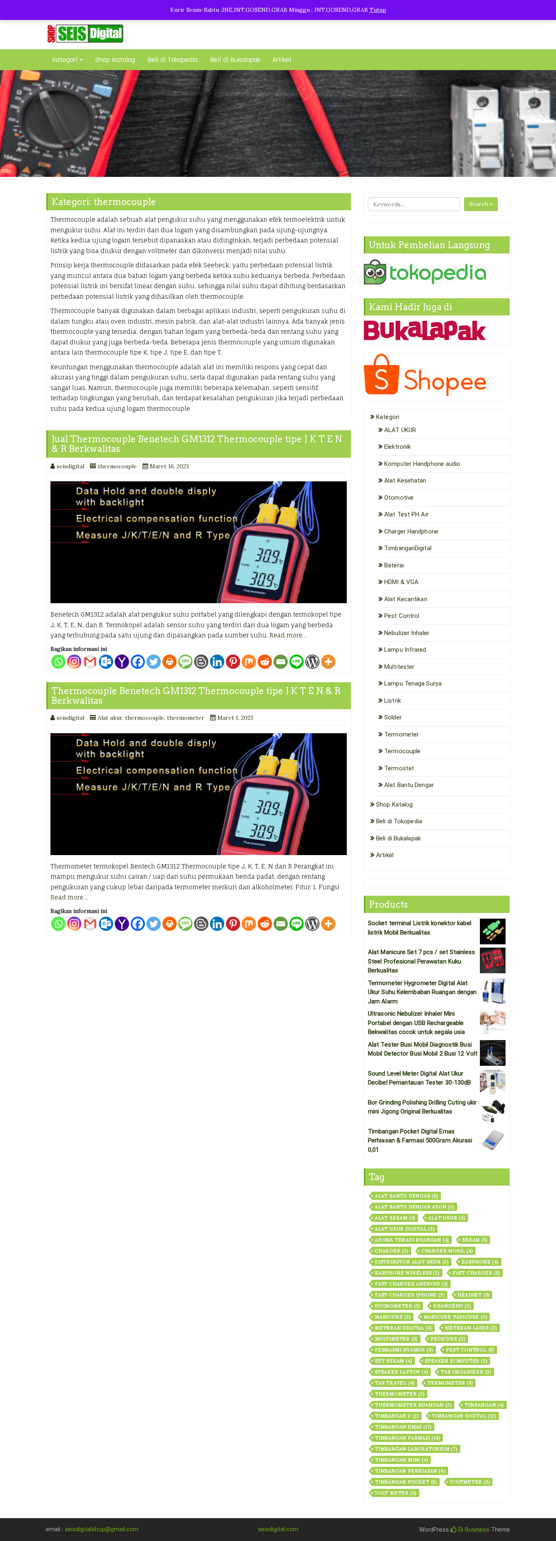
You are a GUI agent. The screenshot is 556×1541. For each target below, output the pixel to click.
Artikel (281, 59)
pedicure (448, 1339)
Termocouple (402, 751)
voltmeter (470, 1482)
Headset (473, 1295)
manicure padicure (455, 1317)
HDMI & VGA (401, 582)
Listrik (392, 700)
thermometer (185, 717)
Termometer (401, 734)
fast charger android (411, 1284)
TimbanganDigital (407, 548)
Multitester (399, 666)
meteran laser (471, 1328)
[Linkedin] (217, 662)
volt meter (395, 1493)
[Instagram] (74, 662)
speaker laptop (401, 1372)
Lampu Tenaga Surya (413, 683)
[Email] (281, 662)
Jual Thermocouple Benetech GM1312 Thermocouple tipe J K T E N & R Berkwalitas (196, 444)
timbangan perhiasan (410, 1471)
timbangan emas (403, 1427)
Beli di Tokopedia (172, 59)
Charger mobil (447, 1251)
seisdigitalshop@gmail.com (101, 1529)
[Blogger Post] (201, 662)
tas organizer (466, 1372)
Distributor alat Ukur (412, 1262)
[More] (328, 662)
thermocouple (117, 466)
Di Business (473, 1529)
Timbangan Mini (401, 1460)
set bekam (393, 1361)
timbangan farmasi (407, 1438)
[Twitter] (154, 662)
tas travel (394, 1383)
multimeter (396, 1339)
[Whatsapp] (58, 662)
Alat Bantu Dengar (409, 785)
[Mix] (249, 662)
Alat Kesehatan (405, 480)
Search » (481, 203)
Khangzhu (452, 1306)
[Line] (296, 662)
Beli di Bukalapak (235, 59)
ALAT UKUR (400, 430)
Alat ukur (110, 717)
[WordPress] (312, 662)
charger (391, 1251)
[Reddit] (265, 662)
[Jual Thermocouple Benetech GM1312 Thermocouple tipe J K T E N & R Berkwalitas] (198, 542)
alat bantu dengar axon (414, 1207)
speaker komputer (456, 1361)
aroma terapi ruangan (412, 1240)
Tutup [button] (378, 9)
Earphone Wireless (407, 1273)
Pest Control (401, 615)
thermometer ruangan (413, 1405)
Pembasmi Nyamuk (404, 1350)
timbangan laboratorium (416, 1449)
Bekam (474, 1240)
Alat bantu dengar (406, 1196)
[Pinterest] (233, 662)
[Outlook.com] (106, 662)
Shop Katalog (115, 59)
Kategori (64, 59)
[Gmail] (90, 662)
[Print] (169, 662)
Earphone (480, 1262)
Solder (393, 717)
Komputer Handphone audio (422, 463)
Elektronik (397, 446)
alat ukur (446, 1218)
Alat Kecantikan (405, 599)
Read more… (288, 635)
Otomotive (399, 497)
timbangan (483, 1405)
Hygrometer (397, 1306)
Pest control (470, 1350)
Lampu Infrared (405, 649)
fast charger (476, 1273)
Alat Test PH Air (406, 514)
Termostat (399, 768)
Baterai (394, 565)
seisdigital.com (278, 1529)
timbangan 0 (397, 1416)
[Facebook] (138, 662)
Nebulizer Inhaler (406, 633)
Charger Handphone (411, 531)
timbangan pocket (406, 1482)
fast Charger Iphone (409, 1295)
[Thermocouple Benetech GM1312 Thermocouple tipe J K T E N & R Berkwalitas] (198, 794)
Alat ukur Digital (405, 1229)
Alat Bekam (395, 1218)
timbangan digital (464, 1416)
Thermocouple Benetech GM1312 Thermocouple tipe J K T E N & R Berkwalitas (196, 696)
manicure (393, 1317)
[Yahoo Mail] (122, 662)
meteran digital (403, 1328)
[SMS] (185, 662)
